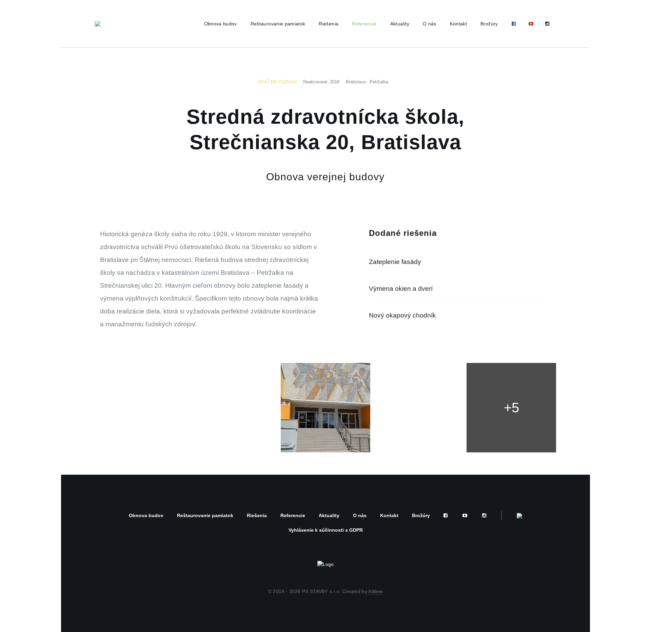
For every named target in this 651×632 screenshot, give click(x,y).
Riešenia (328, 23)
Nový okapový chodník (402, 315)
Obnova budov (220, 23)
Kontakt (458, 23)
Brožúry (489, 23)
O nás (429, 23)
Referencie (364, 23)
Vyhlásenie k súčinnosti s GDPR (326, 530)
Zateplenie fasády (395, 261)
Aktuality (399, 23)
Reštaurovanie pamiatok (278, 23)
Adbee (375, 591)
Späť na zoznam (277, 81)
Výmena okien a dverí (401, 288)
